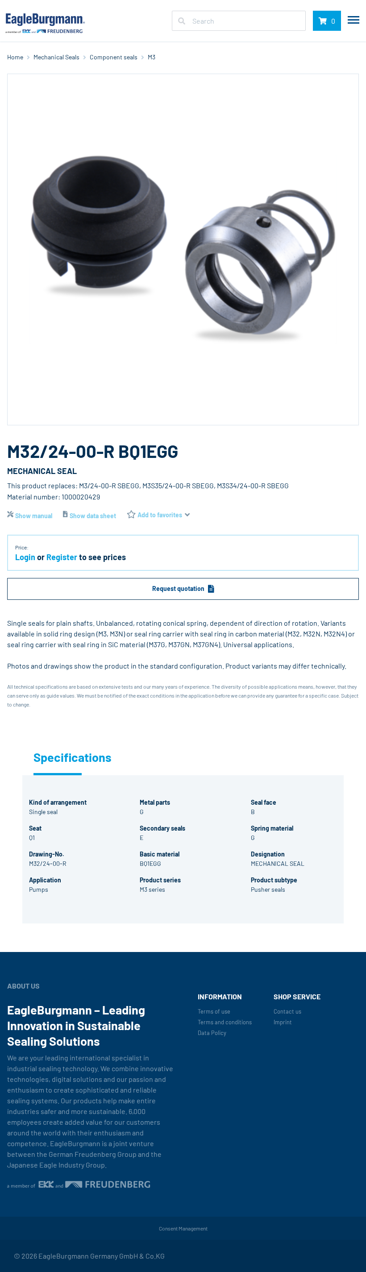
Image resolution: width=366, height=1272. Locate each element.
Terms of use (214, 1011)
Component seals (113, 57)
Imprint (283, 1022)
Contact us (287, 1011)
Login (25, 557)
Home (15, 57)
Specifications (57, 757)
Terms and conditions (225, 1022)
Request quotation (178, 588)
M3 (151, 57)
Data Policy (212, 1033)
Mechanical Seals (56, 57)
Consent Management (183, 1228)
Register (61, 557)
